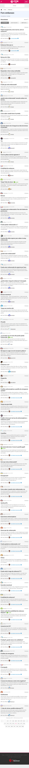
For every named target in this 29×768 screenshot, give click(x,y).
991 (14, 726)
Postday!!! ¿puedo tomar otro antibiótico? (12, 640)
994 (17, 726)
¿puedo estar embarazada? (8, 253)
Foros (5, 9)
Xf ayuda (3, 322)
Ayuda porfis (4, 503)
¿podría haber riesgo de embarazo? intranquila (13, 281)
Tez (2, 141)
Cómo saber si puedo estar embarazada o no (13, 489)
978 (24, 723)
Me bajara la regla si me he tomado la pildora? (13, 351)
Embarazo (10, 9)
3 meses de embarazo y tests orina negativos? (13, 681)
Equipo (3, 755)
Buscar (25, 19)
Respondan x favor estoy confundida (10, 71)
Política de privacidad (18, 755)
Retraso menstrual (6, 294)
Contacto (25, 755)
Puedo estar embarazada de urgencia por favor (13, 267)
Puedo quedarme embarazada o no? (10, 544)
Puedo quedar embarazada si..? (9, 224)
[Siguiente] (27, 721)
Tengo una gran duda (6, 404)
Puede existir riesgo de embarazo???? (11, 571)
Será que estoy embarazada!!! (9, 462)
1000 (23, 726)
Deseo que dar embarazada (8, 530)
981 (9, 726)
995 (20, 726)
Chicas (2, 557)
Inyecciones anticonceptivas (8, 516)
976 (18, 723)
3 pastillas (3, 433)
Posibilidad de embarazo (7, 168)
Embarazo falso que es (7, 45)
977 (21, 723)
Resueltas (24, 22)
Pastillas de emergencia (7, 653)
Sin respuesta (14, 22)
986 (12, 726)
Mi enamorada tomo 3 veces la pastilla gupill (13, 447)
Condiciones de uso (9, 755)
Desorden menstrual (6, 585)
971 (5, 723)
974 (13, 723)
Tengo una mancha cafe (7, 308)
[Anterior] (2, 721)
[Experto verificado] (17, 38)
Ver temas (8, 16)
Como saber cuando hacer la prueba (10, 113)
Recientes (5, 22)
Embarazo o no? (5, 364)
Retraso (3, 195)
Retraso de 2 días (5, 57)
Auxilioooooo (4, 694)
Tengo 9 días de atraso (7, 182)
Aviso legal (10, 756)
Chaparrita (4, 378)
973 (10, 723)
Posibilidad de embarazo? (8, 597)
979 (6, 726)
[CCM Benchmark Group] (14, 760)
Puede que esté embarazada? (9, 84)
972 (7, 723)
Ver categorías (3, 16)
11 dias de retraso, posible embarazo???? (12, 708)
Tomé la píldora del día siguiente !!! (10, 154)
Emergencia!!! (4, 475)
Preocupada (4, 667)
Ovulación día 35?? (6, 626)
